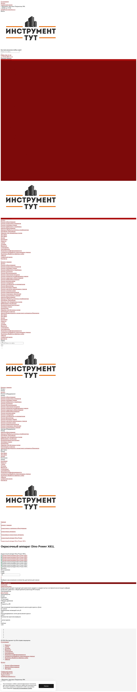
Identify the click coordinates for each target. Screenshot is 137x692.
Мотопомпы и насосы (8, 153)
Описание (4, 585)
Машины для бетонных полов (10, 151)
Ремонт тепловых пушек (9, 66)
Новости (3, 82)
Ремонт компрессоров (8, 132)
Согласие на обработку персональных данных (16, 93)
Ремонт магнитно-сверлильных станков (14, 130)
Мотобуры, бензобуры (8, 73)
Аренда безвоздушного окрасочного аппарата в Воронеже (20, 154)
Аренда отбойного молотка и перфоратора (15, 71)
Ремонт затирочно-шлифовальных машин (14, 117)
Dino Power (4, 593)
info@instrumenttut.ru (8, 9)
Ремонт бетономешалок (9, 114)
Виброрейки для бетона (8, 145)
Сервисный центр (6, 5)
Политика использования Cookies (22, 688)
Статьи (3, 84)
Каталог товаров (6, 103)
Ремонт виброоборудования (10, 121)
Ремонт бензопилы (7, 127)
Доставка (4, 76)
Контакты (4, 180)
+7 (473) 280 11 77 (7, 673)
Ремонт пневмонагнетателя (10, 133)
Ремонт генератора (7, 124)
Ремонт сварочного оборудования (12, 119)
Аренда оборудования (8, 69)
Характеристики (6, 586)
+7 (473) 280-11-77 (7, 57)
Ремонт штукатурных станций (10, 137)
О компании (5, 1)
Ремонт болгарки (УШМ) (9, 129)
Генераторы (5, 149)
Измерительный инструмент (10, 146)
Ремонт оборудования (8, 63)
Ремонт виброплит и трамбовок (11, 68)
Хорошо (46, 686)
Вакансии (4, 87)
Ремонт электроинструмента (10, 116)
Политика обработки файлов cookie (12, 95)
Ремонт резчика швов (8, 122)
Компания (4, 161)
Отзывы (3, 85)
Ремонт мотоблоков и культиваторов (13, 125)
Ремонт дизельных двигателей (11, 135)
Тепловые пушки (6, 148)
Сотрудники (5, 89)
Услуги (3, 3)
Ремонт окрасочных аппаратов (11, 65)
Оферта (3, 97)
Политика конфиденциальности (11, 92)
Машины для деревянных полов (11, 74)
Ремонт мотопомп (7, 113)
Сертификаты (5, 90)
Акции (3, 159)
